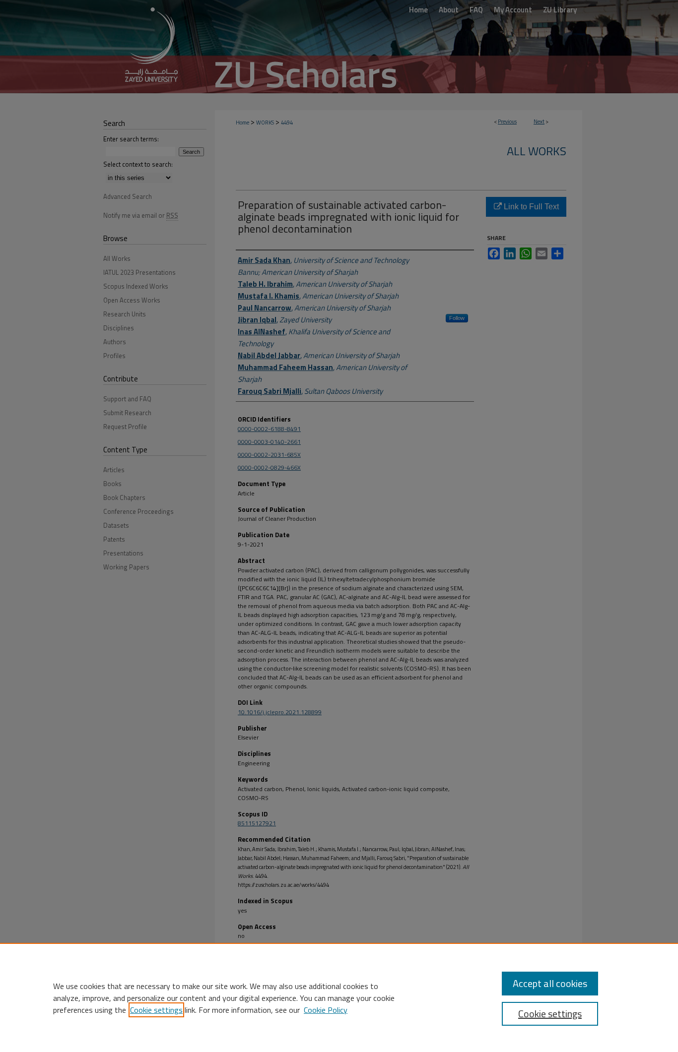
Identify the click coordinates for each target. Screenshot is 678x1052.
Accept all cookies (550, 983)
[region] (339, 997)
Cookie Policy (325, 1010)
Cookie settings (156, 1010)
